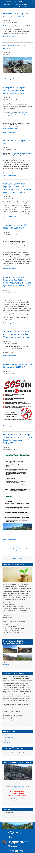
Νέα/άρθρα (6, 735)
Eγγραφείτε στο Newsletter (10, 721)
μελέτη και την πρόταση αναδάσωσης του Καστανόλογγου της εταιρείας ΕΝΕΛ (16, 114)
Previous (3, 824)
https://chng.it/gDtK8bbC (9, 708)
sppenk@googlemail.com (10, 128)
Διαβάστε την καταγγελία (10, 26)
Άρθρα (20, 1)
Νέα (15, 1)
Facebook (14, 719)
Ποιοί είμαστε (7, 1)
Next (31, 824)
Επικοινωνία (22, 7)
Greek (14, 558)
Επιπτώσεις (6, 742)
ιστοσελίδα (15, 717)
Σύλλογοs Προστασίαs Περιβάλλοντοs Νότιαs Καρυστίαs (18, 842)
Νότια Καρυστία (7, 4)
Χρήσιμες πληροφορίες (10, 7)
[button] (32, 1)
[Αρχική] (5, 842)
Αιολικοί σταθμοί (8, 737)
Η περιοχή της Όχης (21, 4)
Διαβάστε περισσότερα (9, 36)
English (20, 558)
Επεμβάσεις (6, 740)
